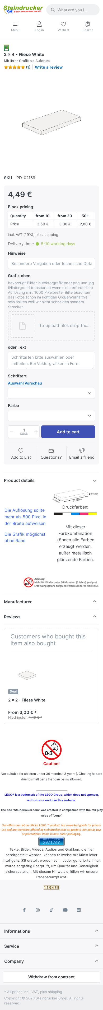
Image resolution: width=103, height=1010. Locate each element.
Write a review (49, 67)
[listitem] (51, 121)
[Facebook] (24, 910)
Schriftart (17, 375)
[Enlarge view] (51, 121)
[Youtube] (65, 910)
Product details (19, 480)
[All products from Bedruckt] (6, 47)
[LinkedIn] (79, 910)
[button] (65, 326)
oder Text (17, 347)
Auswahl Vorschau (25, 383)
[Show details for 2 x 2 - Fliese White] (27, 674)
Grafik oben (19, 275)
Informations (17, 931)
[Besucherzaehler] (51, 841)
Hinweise (17, 253)
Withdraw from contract (51, 976)
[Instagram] (38, 910)
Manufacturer (18, 601)
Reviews (12, 616)
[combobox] (73, 9)
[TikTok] (51, 910)
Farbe (13, 405)
